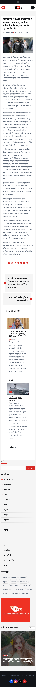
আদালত (14, 578)
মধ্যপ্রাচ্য (6, 590)
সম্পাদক (13, 340)
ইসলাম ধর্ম (7, 484)
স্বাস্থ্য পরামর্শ (26, 594)
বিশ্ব (15, 33)
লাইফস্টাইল (8, 555)
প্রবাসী (6, 515)
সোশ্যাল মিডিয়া (9, 560)
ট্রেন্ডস (6, 509)
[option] (18, 648)
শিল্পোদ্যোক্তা (15, 594)
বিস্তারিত (12, 380)
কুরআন (6, 582)
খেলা (5, 494)
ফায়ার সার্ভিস (14, 586)
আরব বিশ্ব (23, 578)
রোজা (5, 594)
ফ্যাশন (6, 520)
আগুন (5, 578)
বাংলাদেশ (7, 525)
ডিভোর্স (14, 582)
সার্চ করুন (30, 468)
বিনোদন (7, 535)
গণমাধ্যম (7, 499)
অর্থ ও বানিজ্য (8, 479)
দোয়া (5, 586)
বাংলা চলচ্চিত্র (26, 586)
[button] (30, 627)
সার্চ (2, 461)
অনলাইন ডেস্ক (9, 33)
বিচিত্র (6, 530)
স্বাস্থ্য (5, 565)
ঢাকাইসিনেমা (24, 582)
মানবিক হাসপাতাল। (18, 590)
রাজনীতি (7, 550)
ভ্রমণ (5, 545)
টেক (5, 504)
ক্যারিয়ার (7, 489)
